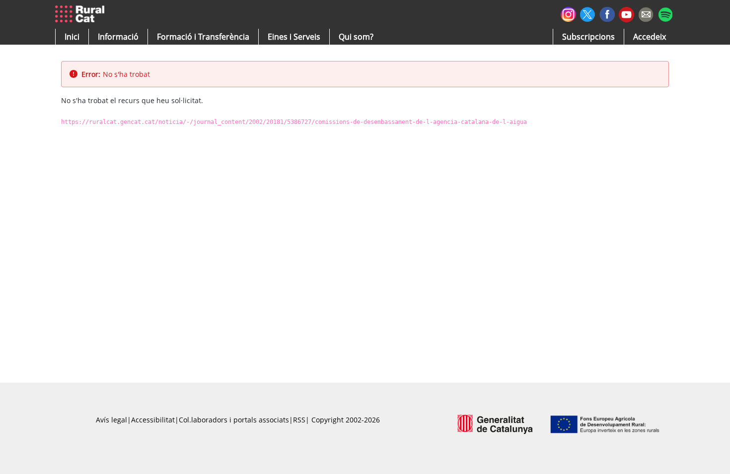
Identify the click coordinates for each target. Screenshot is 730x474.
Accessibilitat (153, 419)
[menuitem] (203, 37)
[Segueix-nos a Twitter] (587, 13)
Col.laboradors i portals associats (234, 419)
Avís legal (111, 419)
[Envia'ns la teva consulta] (646, 13)
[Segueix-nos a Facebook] (607, 13)
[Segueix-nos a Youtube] (626, 13)
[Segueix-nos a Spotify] (665, 13)
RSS (299, 419)
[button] (72, 37)
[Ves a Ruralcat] (81, 14)
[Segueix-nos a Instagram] (568, 13)
